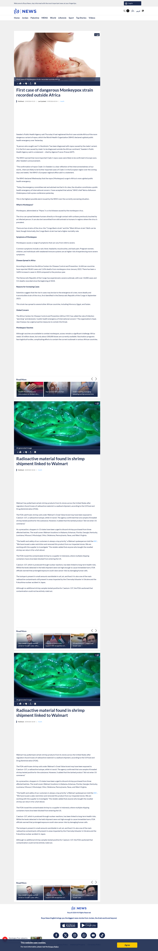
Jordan (25, 17)
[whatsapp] (84, 935)
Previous (96, 379)
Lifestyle (62, 17)
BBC (95, 541)
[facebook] (56, 935)
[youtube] (93, 935)
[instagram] (75, 935)
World (53, 17)
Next (92, 379)
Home (17, 17)
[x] (65, 935)
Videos (92, 17)
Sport (71, 17)
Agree (127, 945)
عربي (138, 11)
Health (62, 101)
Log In (130, 3)
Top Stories (81, 17)
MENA (45, 17)
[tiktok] (102, 935)
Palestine (35, 17)
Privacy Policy (53, 947)
